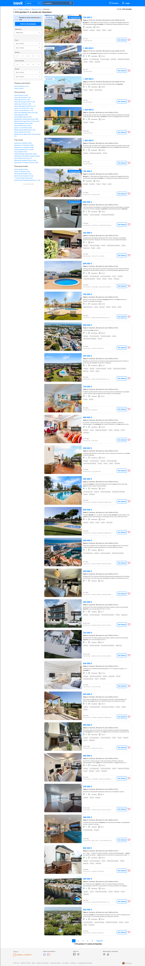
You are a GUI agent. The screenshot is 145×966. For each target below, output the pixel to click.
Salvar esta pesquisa (28, 24)
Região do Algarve (24, 9)
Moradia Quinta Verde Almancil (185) (24, 130)
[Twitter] (78, 955)
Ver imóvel (122, 40)
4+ (38, 56)
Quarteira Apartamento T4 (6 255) (23, 149)
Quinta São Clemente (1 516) (22, 97)
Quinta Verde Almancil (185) (22, 132)
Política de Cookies (55, 963)
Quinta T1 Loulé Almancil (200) (23, 128)
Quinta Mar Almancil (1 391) (22, 99)
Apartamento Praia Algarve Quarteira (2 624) (27, 156)
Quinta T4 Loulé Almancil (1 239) (23, 108)
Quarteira (46, 9)
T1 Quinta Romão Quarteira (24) (23, 178)
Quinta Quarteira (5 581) (21, 169)
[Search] (70, 3)
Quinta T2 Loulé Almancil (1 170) (23, 110)
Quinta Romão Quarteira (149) (22, 174)
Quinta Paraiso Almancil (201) (22, 125)
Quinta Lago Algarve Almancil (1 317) (25, 106)
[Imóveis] (44, 955)
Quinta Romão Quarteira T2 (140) (23, 176)
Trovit (15, 9)
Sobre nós (16, 963)
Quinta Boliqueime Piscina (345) (23, 123)
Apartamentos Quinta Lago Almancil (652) (26, 119)
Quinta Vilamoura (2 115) (21, 86)
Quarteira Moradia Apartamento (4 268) (25, 154)
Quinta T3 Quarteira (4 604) (22, 171)
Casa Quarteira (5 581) (20, 152)
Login (127, 3)
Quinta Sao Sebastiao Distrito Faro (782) (25, 112)
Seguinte (99, 941)
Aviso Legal (65, 963)
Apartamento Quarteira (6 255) (23, 143)
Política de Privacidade (42, 963)
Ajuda (33, 963)
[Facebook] (74, 955)
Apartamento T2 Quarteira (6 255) (23, 147)
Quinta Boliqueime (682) (21, 115)
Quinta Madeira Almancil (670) (23, 117)
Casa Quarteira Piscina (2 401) (23, 158)
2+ (28, 56)
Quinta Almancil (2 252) (21, 95)
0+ (17, 56)
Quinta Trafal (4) (18, 88)
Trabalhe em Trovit (25, 963)
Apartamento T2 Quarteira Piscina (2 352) (26, 162)
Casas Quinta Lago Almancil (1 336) (24, 102)
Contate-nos (73, 963)
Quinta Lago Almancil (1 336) (22, 104)
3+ (33, 56)
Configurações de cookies (85, 963)
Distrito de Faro (37, 9)
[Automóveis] (48, 955)
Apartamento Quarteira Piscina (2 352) (25, 160)
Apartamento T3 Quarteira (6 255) (23, 145)
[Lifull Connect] (22, 955)
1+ (23, 56)
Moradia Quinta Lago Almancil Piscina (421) (26, 121)
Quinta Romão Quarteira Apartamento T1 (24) (27, 180)
